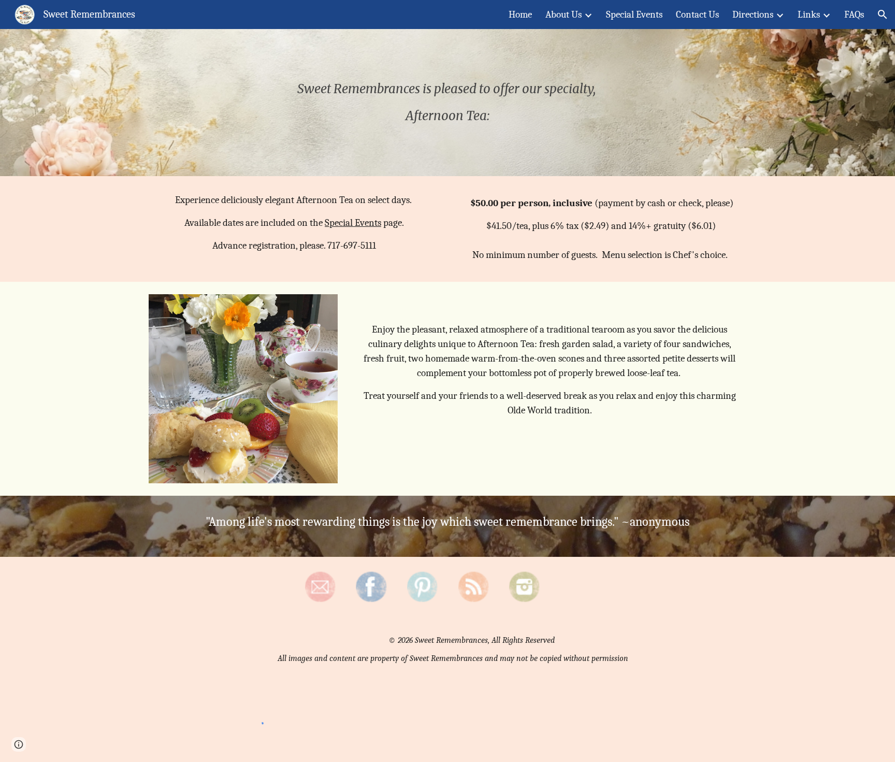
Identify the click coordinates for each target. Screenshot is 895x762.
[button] (882, 14)
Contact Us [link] (697, 14)
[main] (447, 103)
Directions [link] (752, 14)
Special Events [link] (634, 14)
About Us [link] (563, 14)
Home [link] (520, 14)
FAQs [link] (854, 14)
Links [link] (809, 14)
